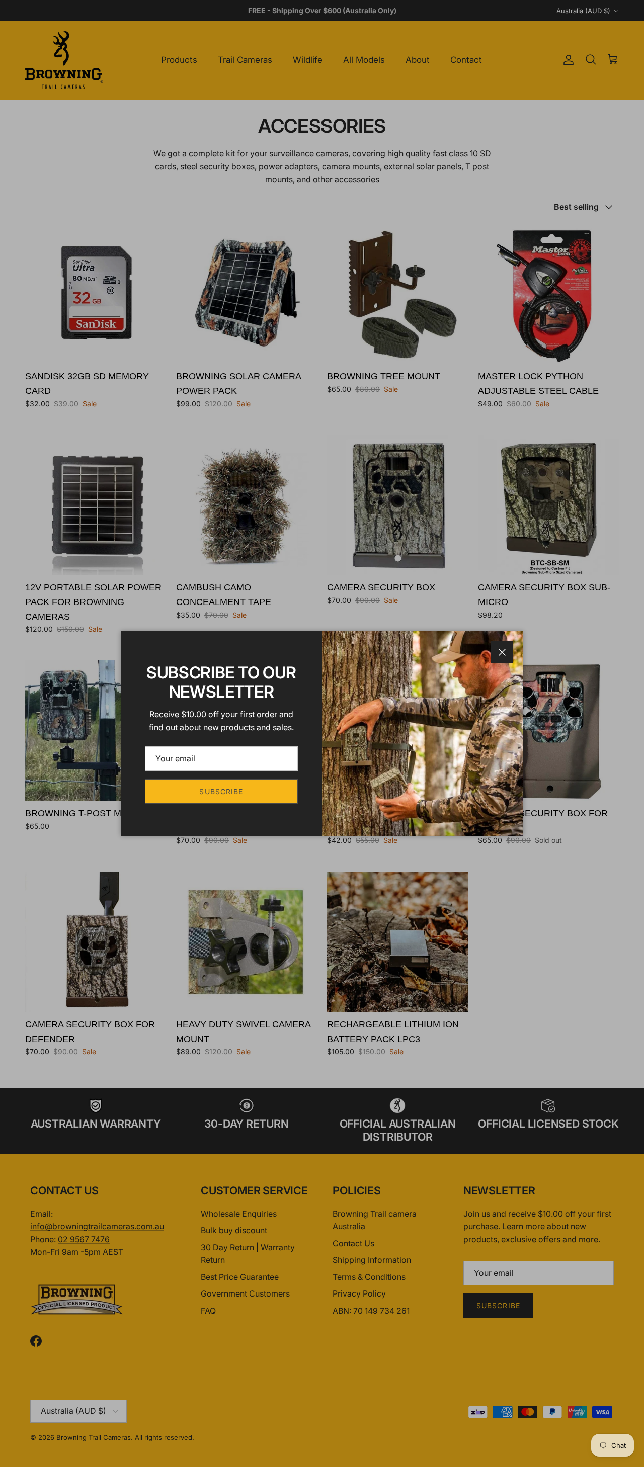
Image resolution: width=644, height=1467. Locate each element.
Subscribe (221, 791)
